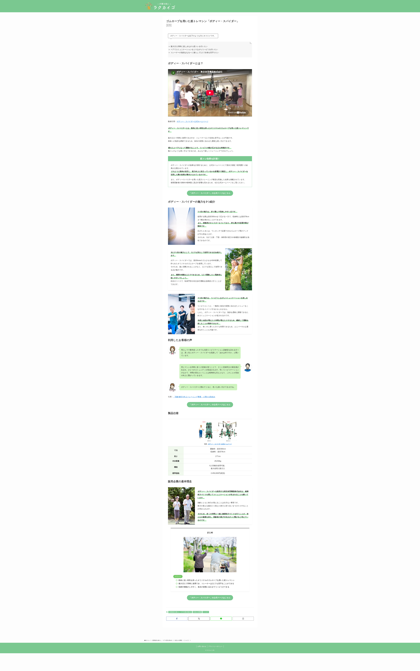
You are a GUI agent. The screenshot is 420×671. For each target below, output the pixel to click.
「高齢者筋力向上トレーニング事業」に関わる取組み (194, 397)
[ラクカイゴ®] (160, 6)
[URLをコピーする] (243, 619)
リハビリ (205, 612)
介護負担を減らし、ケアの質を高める (180, 612)
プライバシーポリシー (215, 646)
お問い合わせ (202, 646)
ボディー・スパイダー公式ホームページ (192, 121)
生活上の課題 (197, 612)
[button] (176, 619)
